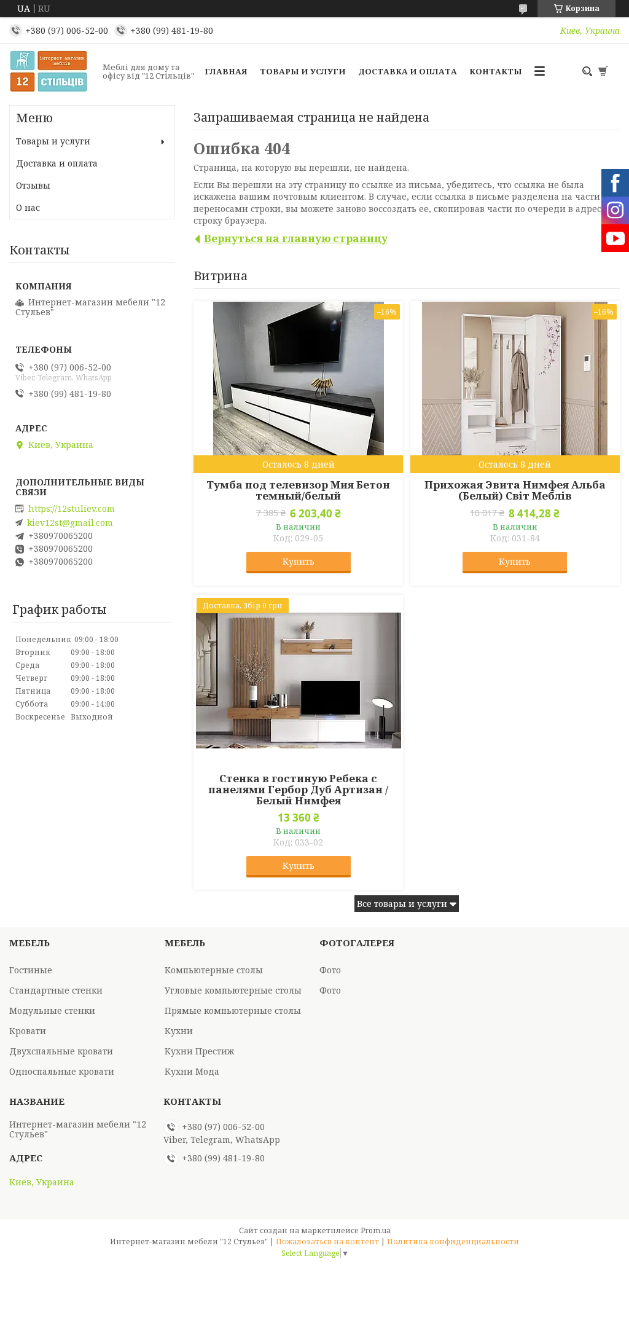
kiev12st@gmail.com (70, 523)
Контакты (495, 71)
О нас (28, 207)
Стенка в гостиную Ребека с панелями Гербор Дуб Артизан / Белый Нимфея (298, 789)
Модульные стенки (52, 1010)
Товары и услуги (303, 71)
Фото (330, 970)
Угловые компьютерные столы (233, 990)
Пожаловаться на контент (327, 1241)
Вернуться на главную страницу (296, 238)
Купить (298, 561)
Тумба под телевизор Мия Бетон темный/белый (298, 490)
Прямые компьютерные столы (233, 1010)
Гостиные (30, 970)
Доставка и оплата (407, 71)
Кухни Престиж (199, 1051)
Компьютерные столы (214, 970)
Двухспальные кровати (61, 1051)
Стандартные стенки (56, 990)
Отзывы (33, 185)
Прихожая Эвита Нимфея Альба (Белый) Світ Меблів (515, 490)
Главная (226, 71)
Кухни (179, 1031)
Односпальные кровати (61, 1071)
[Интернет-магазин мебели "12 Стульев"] (52, 71)
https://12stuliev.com (71, 509)
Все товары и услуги (402, 903)
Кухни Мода (192, 1071)
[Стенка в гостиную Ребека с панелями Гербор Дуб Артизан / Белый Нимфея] (298, 681)
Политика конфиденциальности (453, 1241)
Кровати (27, 1031)
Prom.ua (376, 1230)
